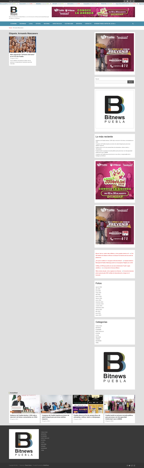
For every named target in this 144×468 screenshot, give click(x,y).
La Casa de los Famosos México (111, 268)
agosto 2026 (99, 287)
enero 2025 (98, 315)
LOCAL (31, 23)
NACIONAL (47, 23)
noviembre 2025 (100, 304)
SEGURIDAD (23, 23)
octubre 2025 (99, 305)
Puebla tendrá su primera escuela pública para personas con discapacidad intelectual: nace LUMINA (119, 417)
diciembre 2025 (99, 302)
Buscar (97, 79)
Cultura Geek (69, 23)
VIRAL (97, 342)
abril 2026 (98, 294)
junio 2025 (98, 313)
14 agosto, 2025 (14, 58)
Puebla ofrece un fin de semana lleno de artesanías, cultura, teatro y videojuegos (87, 416)
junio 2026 (98, 290)
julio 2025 (98, 311)
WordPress (46, 465)
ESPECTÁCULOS (57, 23)
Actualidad (13, 393)
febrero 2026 (99, 298)
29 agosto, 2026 (14, 419)
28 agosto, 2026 (109, 421)
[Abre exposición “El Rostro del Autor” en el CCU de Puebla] (22, 44)
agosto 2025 (99, 309)
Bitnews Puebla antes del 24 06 (104, 23)
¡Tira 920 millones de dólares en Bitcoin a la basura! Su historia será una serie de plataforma (114, 255)
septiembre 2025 (100, 307)
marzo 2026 (99, 296)
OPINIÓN (98, 339)
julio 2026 (98, 289)
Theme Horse (28, 465)
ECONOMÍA (13, 23)
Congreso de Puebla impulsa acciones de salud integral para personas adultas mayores (55, 417)
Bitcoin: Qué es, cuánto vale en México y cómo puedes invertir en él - (112, 253)
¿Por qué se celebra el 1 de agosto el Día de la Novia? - (109, 260)
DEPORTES (79, 23)
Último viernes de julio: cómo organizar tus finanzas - (109, 271)
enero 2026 (98, 300)
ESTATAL (38, 23)
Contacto (88, 23)
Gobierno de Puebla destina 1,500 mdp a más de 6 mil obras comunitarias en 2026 (23, 416)
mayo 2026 (98, 292)
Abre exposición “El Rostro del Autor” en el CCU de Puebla (22, 55)
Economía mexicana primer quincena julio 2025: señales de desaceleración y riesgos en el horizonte (115, 273)
